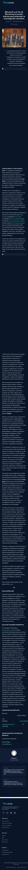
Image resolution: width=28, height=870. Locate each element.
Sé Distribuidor (5, 850)
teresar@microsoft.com (8, 724)
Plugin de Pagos (5, 827)
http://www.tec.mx (7, 630)
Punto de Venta (5, 821)
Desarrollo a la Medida (7, 823)
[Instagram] (7, 813)
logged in (7, 796)
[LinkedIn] (11, 813)
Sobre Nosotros (5, 854)
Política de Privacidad (10, 867)
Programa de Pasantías (7, 852)
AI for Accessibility (15, 218)
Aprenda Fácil (5, 839)
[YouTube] (14, 813)
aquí (11, 584)
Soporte (4, 835)
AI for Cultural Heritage (18, 223)
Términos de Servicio (21, 867)
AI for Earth (18, 216)
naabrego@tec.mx (7, 744)
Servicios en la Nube (6, 825)
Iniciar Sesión (5, 841)
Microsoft (14, 9)
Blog (3, 837)
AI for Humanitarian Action (16, 221)
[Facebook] (3, 813)
